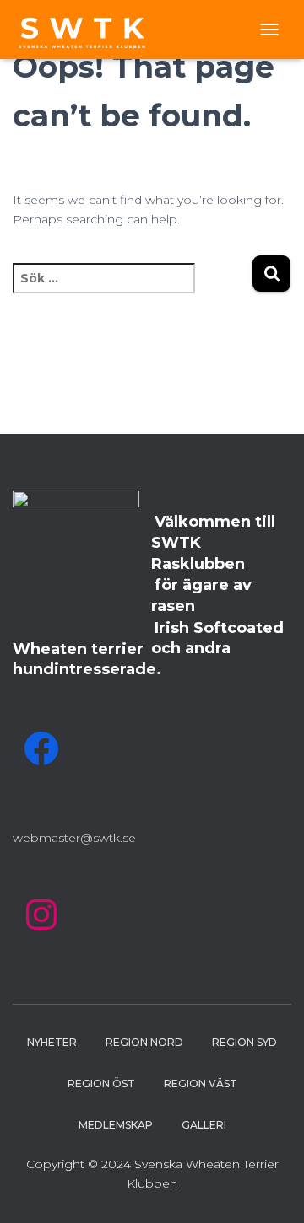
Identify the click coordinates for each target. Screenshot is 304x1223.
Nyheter (52, 1042)
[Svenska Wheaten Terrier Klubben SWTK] (89, 29)
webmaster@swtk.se (74, 837)
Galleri (204, 1124)
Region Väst (200, 1083)
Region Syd (244, 1042)
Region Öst (101, 1083)
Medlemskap (116, 1124)
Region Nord (144, 1042)
